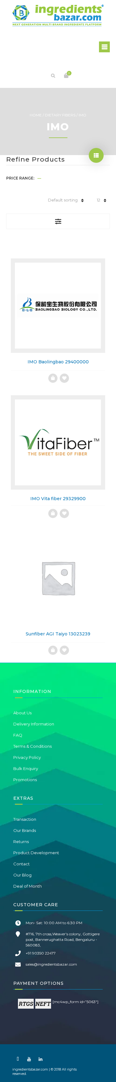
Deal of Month (27, 886)
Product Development (36, 852)
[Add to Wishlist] (64, 378)
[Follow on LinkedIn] (40, 1059)
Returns (21, 841)
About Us (22, 712)
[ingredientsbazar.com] (58, 15)
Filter (58, 221)
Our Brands (24, 830)
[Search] (53, 75)
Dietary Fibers (60, 115)
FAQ (17, 735)
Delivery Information (33, 723)
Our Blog (22, 874)
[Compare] (53, 378)
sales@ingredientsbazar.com (51, 964)
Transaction (24, 819)
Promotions (25, 779)
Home (36, 115)
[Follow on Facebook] (17, 1059)
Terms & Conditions (32, 746)
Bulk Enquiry (25, 768)
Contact (21, 863)
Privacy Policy (27, 757)
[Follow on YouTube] (29, 1059)
